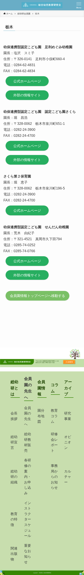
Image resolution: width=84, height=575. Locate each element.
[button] (79, 5)
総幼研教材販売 (27, 442)
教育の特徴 (14, 519)
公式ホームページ (27, 81)
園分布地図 (40, 416)
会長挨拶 (14, 416)
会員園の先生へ (27, 416)
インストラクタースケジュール (27, 519)
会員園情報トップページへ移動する (37, 296)
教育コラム (54, 416)
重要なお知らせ (27, 554)
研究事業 (67, 416)
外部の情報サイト (27, 95)
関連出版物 (14, 554)
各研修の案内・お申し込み (27, 476)
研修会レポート (54, 442)
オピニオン (67, 442)
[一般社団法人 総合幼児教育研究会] (42, 5)
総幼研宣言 (14, 442)
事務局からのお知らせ (54, 476)
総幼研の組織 (14, 476)
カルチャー (67, 476)
